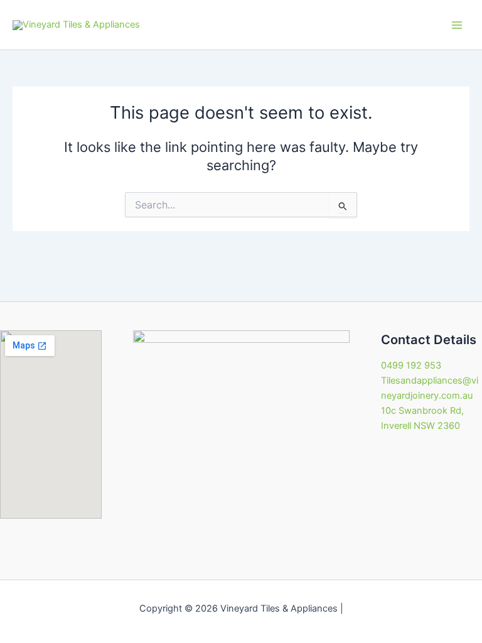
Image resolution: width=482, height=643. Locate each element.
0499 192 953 (411, 365)
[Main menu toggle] (456, 24)
